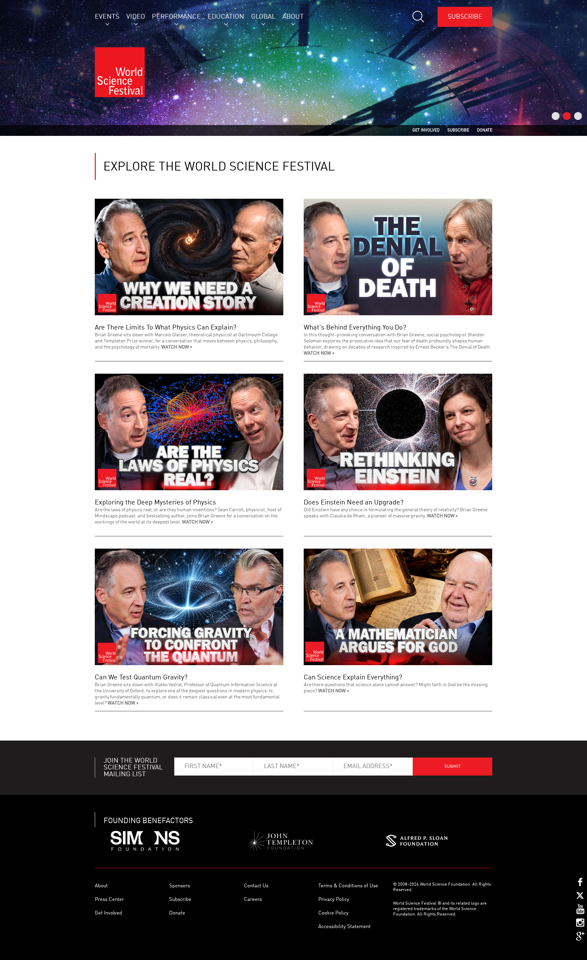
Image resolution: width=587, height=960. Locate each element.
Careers (253, 899)
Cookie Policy (333, 913)
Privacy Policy (333, 899)
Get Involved (108, 913)
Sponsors (179, 886)
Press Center (109, 899)
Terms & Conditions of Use (348, 886)
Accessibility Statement (344, 926)
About (101, 886)
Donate (177, 913)
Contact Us (256, 886)
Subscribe (465, 17)
